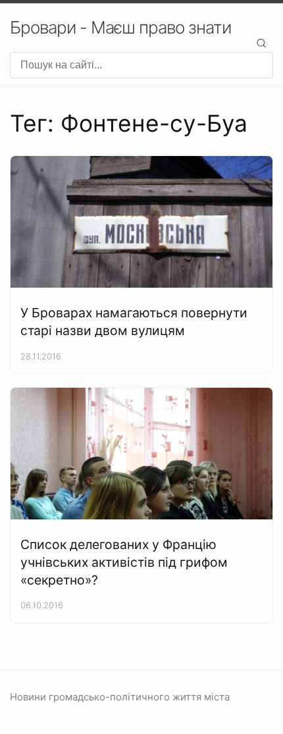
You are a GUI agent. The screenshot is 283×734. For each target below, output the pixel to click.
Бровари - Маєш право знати (120, 27)
